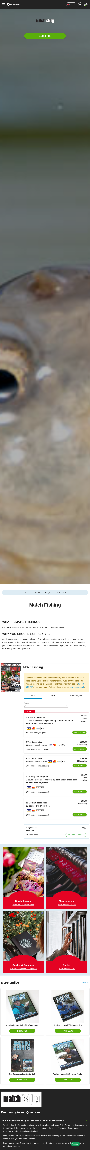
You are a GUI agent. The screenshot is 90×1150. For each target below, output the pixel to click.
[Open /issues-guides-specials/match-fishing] (23, 942)
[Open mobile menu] (3, 4)
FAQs (47, 592)
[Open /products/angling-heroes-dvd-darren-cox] (67, 1006)
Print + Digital (76, 695)
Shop (37, 592)
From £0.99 (22, 1031)
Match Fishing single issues (23, 904)
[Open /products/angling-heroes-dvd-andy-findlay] (67, 1055)
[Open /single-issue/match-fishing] (23, 878)
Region (26, 703)
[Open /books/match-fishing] (66, 942)
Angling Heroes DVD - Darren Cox (68, 1025)
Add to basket (79, 732)
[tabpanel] (45, 631)
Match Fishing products (67, 904)
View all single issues (76, 835)
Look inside (61, 592)
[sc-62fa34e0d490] (14, 4)
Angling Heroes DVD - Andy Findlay (68, 1074)
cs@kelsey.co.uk (77, 687)
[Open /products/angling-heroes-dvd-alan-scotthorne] (22, 1006)
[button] (85, 4)
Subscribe (45, 35)
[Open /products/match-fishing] (66, 874)
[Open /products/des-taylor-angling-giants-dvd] (22, 1055)
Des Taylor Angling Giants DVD (22, 1074)
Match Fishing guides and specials (23, 968)
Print (33, 695)
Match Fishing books (67, 968)
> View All (84, 983)
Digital (52, 695)
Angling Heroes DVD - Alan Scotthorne (22, 1025)
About (27, 592)
